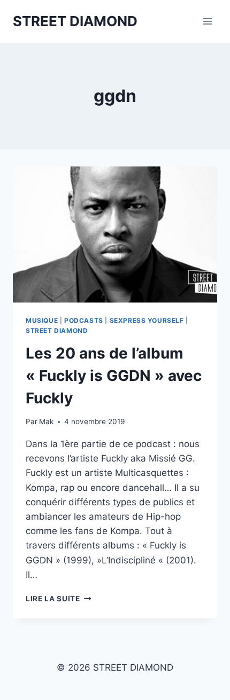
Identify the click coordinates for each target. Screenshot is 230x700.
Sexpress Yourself (147, 320)
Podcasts (83, 320)
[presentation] (115, 234)
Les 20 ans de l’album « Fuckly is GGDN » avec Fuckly (114, 375)
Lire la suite (58, 598)
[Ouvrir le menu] (207, 21)
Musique (42, 320)
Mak (46, 421)
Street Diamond (57, 331)
